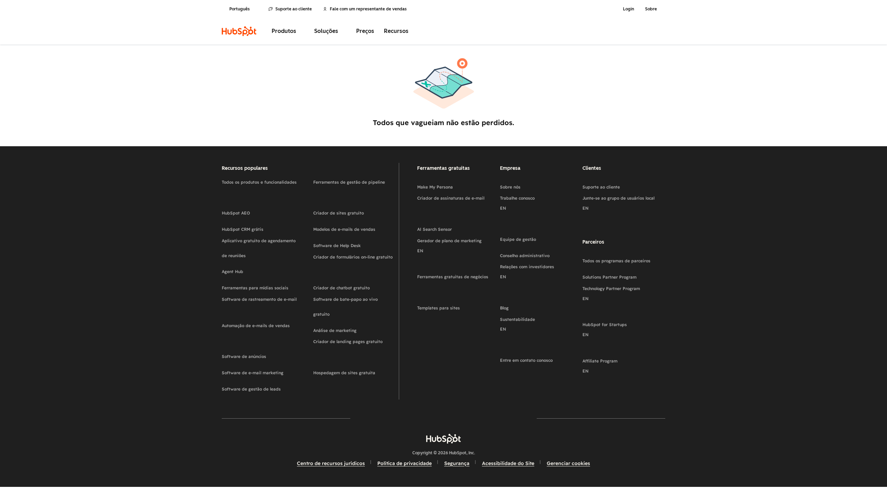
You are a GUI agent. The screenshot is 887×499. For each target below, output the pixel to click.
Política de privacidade (404, 463)
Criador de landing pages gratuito (353, 346)
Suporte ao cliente (293, 9)
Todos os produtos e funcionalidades (262, 187)
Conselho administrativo (538, 253)
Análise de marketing (353, 328)
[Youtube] (423, 418)
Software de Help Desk (353, 243)
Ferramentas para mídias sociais (262, 285)
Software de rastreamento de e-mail (262, 304)
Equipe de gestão (538, 237)
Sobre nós (526, 185)
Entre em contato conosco (538, 358)
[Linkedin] (463, 418)
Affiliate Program (605, 371)
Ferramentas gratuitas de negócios (455, 281)
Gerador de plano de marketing (455, 250)
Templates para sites (455, 305)
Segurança (456, 463)
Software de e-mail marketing (262, 370)
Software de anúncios (262, 354)
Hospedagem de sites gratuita (353, 370)
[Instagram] (403, 418)
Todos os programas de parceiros (623, 258)
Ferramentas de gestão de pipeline (353, 187)
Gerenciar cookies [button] (568, 463)
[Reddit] (483, 418)
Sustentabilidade (523, 329)
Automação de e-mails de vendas (261, 330)
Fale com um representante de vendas (368, 9)
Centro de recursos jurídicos (331, 463)
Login (628, 9)
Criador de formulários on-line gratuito (353, 262)
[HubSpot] (239, 31)
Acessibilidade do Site (508, 463)
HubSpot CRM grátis (262, 227)
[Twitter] (443, 418)
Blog (515, 305)
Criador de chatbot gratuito (353, 285)
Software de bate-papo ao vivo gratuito (353, 307)
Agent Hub (249, 269)
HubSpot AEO (256, 210)
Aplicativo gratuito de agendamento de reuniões (262, 248)
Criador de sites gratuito (353, 210)
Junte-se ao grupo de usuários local (623, 208)
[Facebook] (383, 418)
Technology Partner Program (616, 298)
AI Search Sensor (455, 227)
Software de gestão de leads (262, 387)
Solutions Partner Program (623, 275)
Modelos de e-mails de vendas (353, 227)
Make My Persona (455, 185)
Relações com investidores (532, 276)
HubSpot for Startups (610, 334)
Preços (365, 31)
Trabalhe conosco (523, 208)
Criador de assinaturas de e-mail (455, 203)
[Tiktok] (503, 418)
